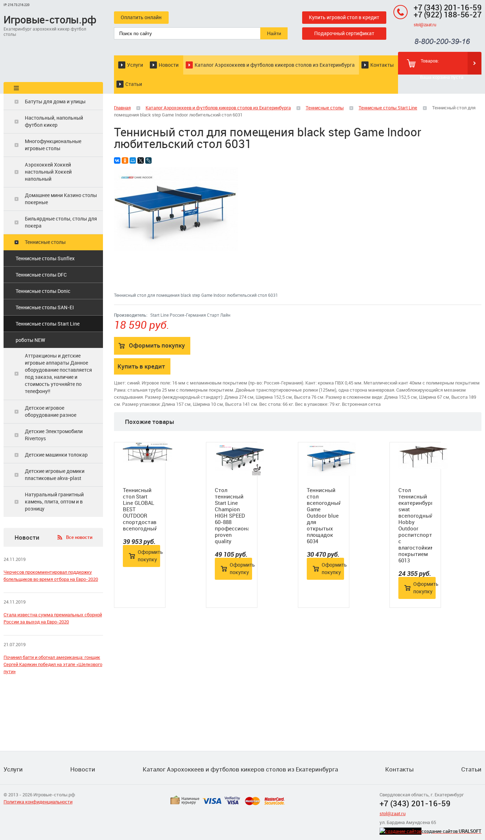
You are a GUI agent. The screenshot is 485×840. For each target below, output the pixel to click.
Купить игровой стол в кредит (344, 17)
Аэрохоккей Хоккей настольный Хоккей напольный (48, 171)
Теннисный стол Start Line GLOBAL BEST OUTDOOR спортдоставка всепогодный (140, 509)
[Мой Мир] (133, 160)
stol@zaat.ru (425, 24)
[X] (140, 160)
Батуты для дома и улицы (55, 101)
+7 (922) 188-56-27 (447, 14)
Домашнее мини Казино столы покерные (61, 199)
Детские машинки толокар (56, 454)
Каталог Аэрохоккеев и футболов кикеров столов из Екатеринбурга (275, 64)
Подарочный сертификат (344, 33)
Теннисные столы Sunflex (45, 258)
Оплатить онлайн (141, 17)
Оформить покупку (157, 345)
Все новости (79, 537)
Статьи (133, 84)
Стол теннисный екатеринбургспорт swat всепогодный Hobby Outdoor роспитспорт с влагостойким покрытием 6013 (415, 525)
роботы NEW (30, 340)
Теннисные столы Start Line (48, 323)
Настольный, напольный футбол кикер (54, 121)
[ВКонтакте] (117, 160)
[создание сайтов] (400, 831)
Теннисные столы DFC (41, 274)
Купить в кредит (141, 366)
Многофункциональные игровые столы (53, 145)
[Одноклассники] (125, 160)
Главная (122, 107)
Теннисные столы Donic (43, 291)
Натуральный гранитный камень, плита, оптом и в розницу (54, 501)
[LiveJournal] (148, 160)
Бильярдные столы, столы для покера (61, 222)
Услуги (135, 64)
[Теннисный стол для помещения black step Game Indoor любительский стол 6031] (176, 249)
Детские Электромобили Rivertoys (54, 435)
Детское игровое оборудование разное (50, 411)
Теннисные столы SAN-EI (45, 307)
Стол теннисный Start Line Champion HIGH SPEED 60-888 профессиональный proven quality (232, 515)
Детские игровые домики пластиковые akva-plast (55, 474)
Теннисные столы (45, 242)
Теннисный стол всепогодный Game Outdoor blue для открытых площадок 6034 (323, 515)
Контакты (382, 64)
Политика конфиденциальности (38, 801)
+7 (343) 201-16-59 (447, 7)
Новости (169, 64)
